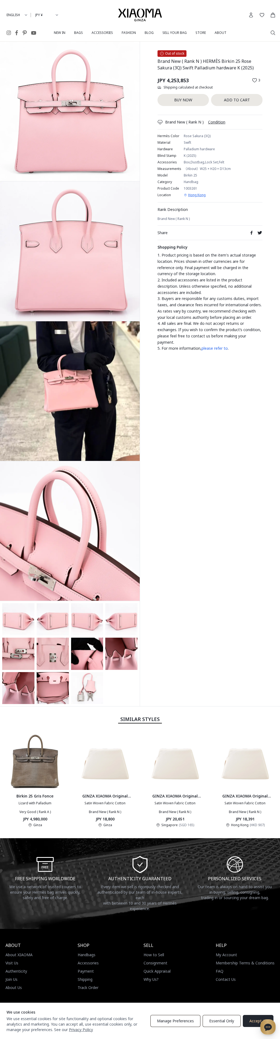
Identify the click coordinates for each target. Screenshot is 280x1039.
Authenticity (16, 971)
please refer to (215, 348)
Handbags (86, 954)
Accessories (88, 963)
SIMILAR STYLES (140, 719)
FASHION (129, 32)
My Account (226, 954)
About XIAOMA (19, 954)
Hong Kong (197, 195)
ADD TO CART (237, 99)
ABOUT (220, 32)
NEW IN (59, 32)
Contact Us (226, 979)
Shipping (85, 979)
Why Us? (151, 979)
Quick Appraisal (157, 971)
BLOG (149, 32)
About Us (13, 987)
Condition (216, 122)
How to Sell (154, 954)
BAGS (78, 32)
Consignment (155, 963)
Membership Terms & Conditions (245, 963)
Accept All (258, 1020)
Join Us (11, 979)
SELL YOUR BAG (174, 32)
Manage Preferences (175, 1020)
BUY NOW (183, 99)
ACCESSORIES (102, 32)
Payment (86, 971)
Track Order (88, 987)
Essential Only (221, 1020)
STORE (201, 32)
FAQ (219, 971)
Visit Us (11, 963)
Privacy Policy (81, 1029)
